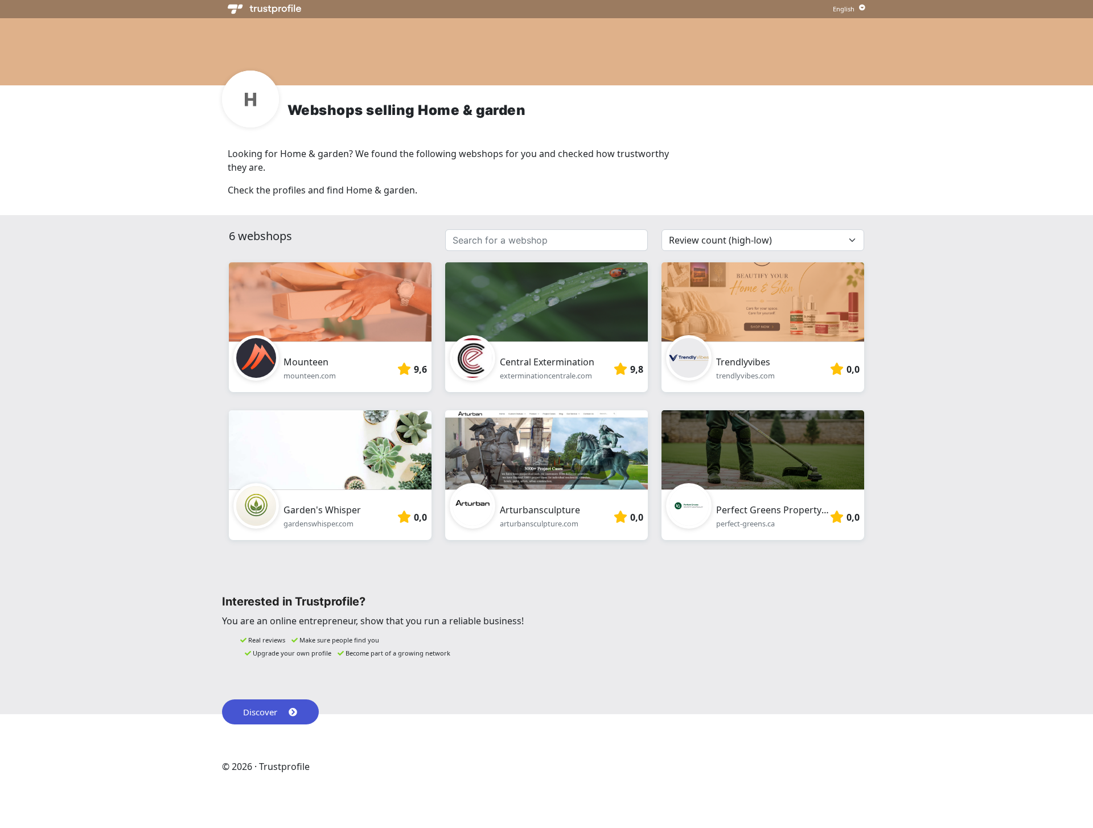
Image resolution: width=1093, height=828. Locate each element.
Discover (260, 712)
